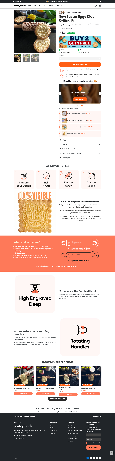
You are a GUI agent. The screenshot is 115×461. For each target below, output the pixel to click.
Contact (70, 441)
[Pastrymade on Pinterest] (17, 1)
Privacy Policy (72, 436)
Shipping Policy (72, 438)
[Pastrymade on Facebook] (15, 1)
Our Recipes (53, 430)
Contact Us (58, 5)
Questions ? (71, 428)
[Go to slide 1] (77, 105)
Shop (39, 5)
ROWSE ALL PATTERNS (57, 398)
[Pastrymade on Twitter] (13, 1)
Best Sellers (32, 5)
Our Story (53, 428)
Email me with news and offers (94, 442)
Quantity (61, 55)
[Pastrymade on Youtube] (20, 1)
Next (54, 31)
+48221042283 (19, 438)
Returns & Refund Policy (75, 430)
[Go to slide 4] (82, 105)
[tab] (80, 140)
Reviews (50, 5)
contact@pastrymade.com (23, 435)
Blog (45, 5)
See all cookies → (80, 99)
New (51, 425)
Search (70, 425)
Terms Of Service (73, 433)
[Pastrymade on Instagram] (18, 1)
